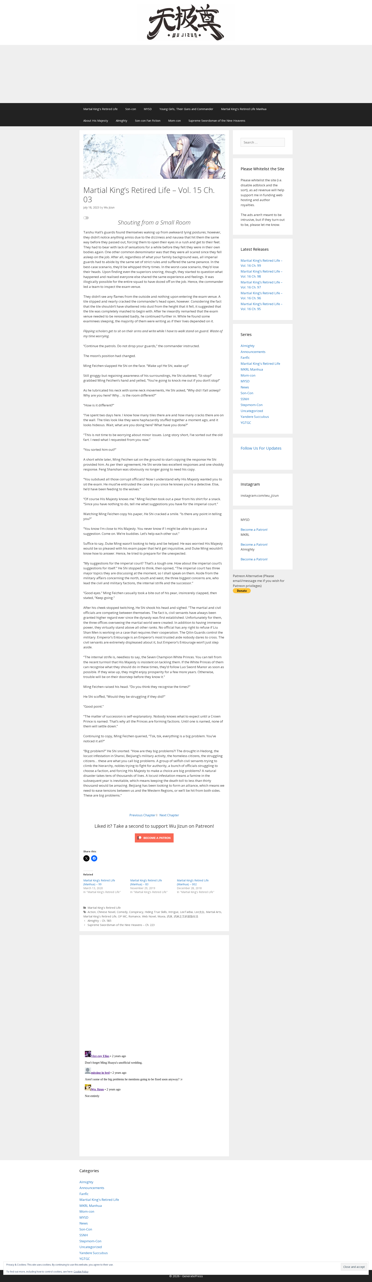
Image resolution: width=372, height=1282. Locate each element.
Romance (134, 916)
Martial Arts (213, 912)
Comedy (122, 912)
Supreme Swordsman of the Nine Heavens (217, 120)
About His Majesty (95, 120)
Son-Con (247, 393)
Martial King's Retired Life (104, 907)
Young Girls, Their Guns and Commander (186, 109)
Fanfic (245, 357)
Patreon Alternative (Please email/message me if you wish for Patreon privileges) (258, 581)
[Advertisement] (186, 74)
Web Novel (149, 916)
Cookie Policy (81, 1271)
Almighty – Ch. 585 (99, 920)
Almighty (121, 120)
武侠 (169, 916)
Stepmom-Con (252, 405)
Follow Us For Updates (261, 448)
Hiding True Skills (156, 912)
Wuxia (161, 916)
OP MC (122, 916)
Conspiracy (136, 912)
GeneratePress (192, 1276)
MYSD (148, 109)
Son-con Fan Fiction (147, 120)
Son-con (130, 109)
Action (92, 912)
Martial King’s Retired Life (100, 109)
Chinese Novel (106, 912)
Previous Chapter (142, 815)
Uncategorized (252, 411)
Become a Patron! (254, 529)
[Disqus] (154, 992)
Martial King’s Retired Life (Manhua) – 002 (193, 882)
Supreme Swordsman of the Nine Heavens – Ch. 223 (121, 925)
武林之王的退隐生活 (186, 916)
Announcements (253, 351)
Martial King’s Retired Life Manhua (243, 109)
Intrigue (173, 912)
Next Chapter (169, 815)
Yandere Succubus (255, 416)
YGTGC (246, 422)
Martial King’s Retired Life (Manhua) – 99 (99, 882)
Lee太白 (199, 912)
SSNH (245, 399)
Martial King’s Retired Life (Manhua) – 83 (146, 882)
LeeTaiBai (186, 912)
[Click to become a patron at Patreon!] (154, 843)
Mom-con (174, 120)
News (245, 387)
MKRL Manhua (252, 369)
